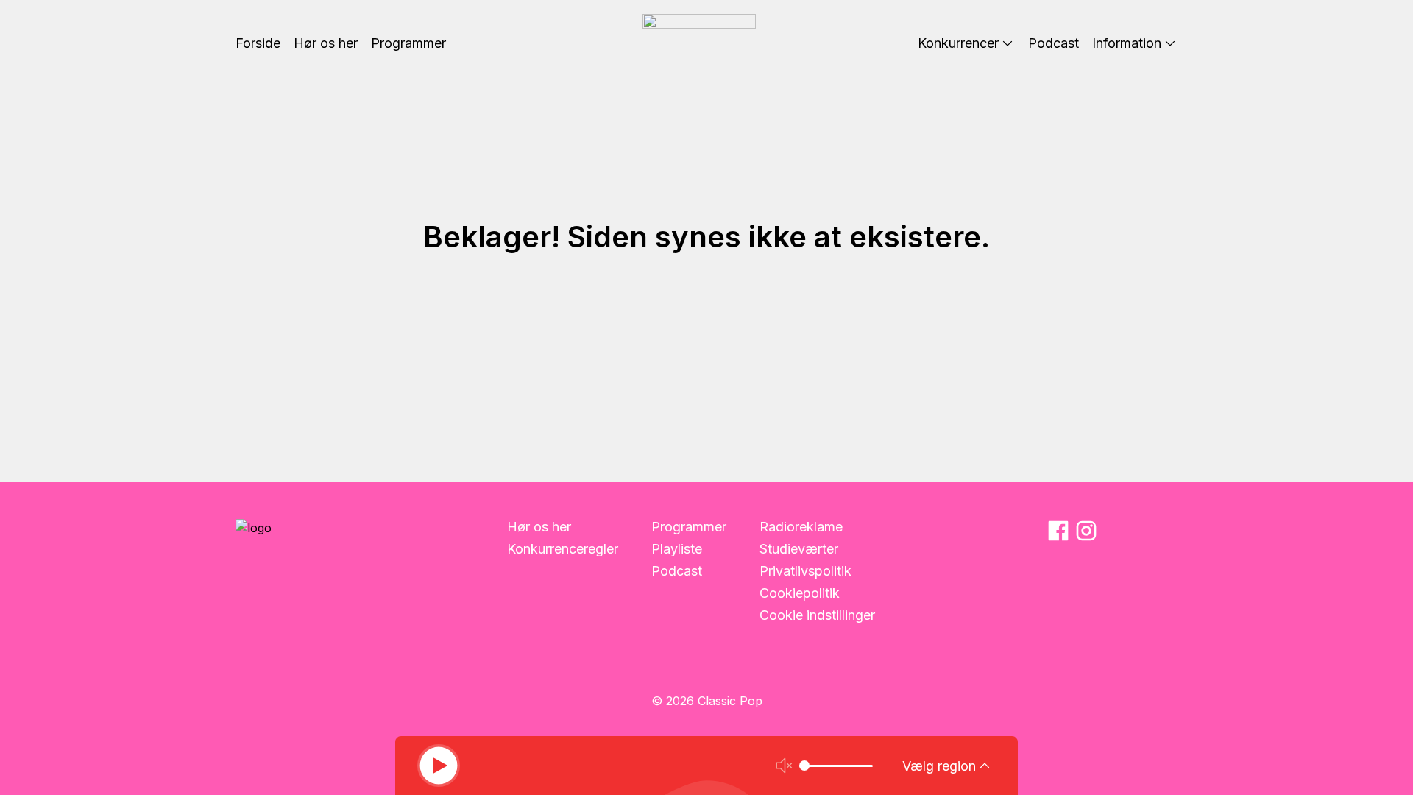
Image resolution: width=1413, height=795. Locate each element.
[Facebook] (1058, 531)
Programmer (688, 526)
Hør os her (539, 526)
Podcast (676, 571)
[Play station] (438, 765)
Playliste (676, 548)
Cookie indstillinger (817, 615)
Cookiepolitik (799, 593)
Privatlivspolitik (805, 571)
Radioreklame (801, 526)
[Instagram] (1086, 531)
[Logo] (699, 43)
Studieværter (798, 548)
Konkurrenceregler (562, 548)
